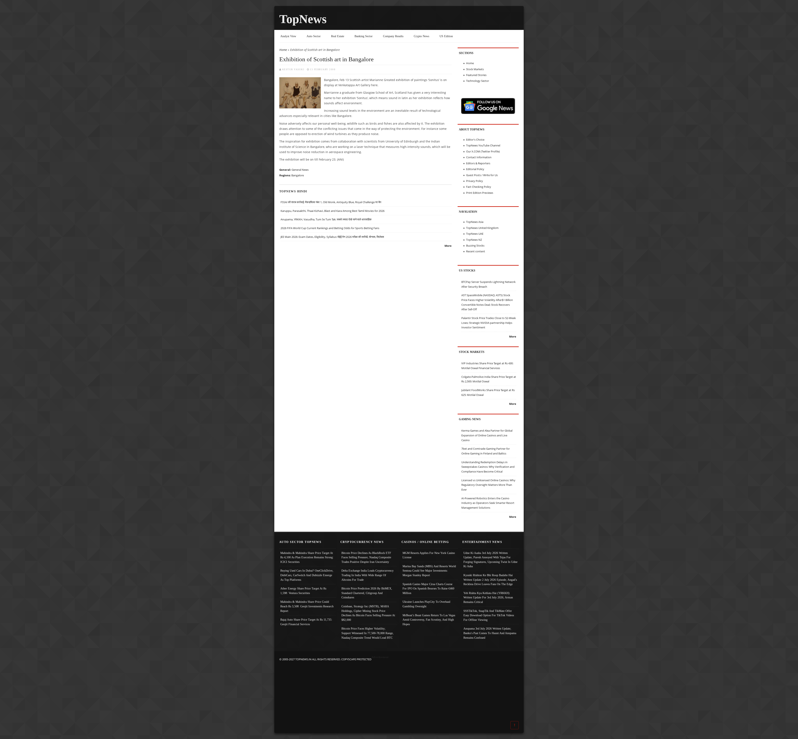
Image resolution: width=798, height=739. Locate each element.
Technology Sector (477, 81)
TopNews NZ (474, 240)
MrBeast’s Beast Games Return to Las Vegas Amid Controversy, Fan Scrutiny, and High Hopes (429, 620)
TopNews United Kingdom (482, 228)
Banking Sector (364, 36)
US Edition (446, 36)
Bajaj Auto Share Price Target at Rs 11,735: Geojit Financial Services (306, 622)
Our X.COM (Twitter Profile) (483, 151)
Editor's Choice (475, 139)
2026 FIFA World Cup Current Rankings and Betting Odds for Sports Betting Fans (330, 228)
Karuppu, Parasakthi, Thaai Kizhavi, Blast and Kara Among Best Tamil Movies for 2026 (332, 211)
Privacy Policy (474, 181)
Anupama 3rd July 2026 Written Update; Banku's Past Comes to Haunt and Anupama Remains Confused (489, 633)
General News (300, 170)
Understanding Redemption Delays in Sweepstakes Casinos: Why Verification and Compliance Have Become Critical (488, 466)
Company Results (393, 36)
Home (283, 50)
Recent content (475, 251)
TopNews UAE (474, 234)
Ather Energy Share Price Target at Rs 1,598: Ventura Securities (303, 591)
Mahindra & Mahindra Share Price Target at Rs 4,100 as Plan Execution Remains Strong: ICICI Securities (307, 557)
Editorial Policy (475, 169)
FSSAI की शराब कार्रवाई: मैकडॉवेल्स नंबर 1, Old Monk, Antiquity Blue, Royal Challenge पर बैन (331, 202)
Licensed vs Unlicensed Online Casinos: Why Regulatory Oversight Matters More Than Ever (488, 484)
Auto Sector (314, 36)
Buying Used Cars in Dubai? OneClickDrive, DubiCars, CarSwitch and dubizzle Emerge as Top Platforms (306, 575)
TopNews (303, 19)
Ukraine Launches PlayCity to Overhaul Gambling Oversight (426, 604)
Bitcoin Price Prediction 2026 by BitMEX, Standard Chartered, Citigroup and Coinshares (366, 593)
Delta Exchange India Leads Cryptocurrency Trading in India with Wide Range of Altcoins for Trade (367, 575)
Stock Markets (475, 69)
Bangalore (297, 175)
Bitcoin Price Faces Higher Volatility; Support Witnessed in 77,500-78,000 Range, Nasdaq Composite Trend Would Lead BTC (367, 633)
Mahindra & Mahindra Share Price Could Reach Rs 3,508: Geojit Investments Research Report (307, 606)
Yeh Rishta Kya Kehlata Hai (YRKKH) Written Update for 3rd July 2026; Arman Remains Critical (488, 597)
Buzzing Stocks (475, 245)
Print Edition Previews (479, 193)
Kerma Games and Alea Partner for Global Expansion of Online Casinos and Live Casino (486, 435)
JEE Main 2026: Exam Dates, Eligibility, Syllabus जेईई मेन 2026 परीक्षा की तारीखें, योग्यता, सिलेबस (332, 237)
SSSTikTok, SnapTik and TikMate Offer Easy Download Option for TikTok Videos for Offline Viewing (488, 615)
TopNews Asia (474, 222)
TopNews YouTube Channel (483, 145)
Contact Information (478, 157)
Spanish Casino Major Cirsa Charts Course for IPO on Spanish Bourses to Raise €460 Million (428, 588)
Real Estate (337, 36)
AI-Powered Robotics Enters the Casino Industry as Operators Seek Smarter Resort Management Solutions (487, 502)
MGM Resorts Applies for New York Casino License (429, 555)
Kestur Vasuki (293, 69)
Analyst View (288, 36)
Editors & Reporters (478, 163)
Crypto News (421, 36)
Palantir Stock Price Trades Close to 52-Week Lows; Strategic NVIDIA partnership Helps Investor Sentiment (488, 322)
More (448, 246)
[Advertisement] (399, 691)
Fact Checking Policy (478, 187)
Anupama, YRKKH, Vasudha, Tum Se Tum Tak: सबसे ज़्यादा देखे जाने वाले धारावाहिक (326, 219)
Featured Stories (476, 75)
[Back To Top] (514, 725)
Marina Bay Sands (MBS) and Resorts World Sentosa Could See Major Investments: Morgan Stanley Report (429, 571)
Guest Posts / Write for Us (482, 175)
